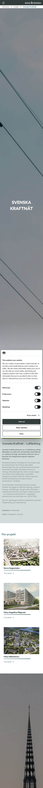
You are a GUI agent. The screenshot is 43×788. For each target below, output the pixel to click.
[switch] (38, 394)
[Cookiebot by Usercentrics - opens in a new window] (31, 353)
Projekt (16, 6)
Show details (31, 415)
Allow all (21, 421)
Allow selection (21, 428)
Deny (21, 434)
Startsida (5, 6)
